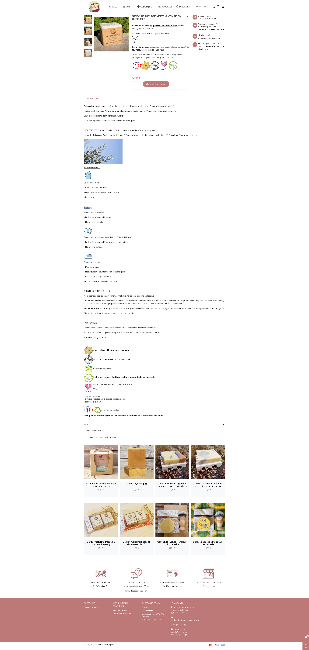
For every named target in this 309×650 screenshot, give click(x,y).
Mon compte (147, 611)
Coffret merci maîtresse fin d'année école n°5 (101, 543)
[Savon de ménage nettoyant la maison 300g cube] (111, 34)
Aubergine (146, 6)
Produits (112, 6)
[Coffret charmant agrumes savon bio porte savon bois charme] (172, 462)
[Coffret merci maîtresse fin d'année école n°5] (101, 520)
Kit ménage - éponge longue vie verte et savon (101, 484)
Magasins (184, 6)
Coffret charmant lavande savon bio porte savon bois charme (208, 486)
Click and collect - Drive (152, 620)
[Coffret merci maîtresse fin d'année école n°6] (137, 520)
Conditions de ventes (122, 614)
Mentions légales (120, 610)
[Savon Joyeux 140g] (137, 462)
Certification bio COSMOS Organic (153, 615)
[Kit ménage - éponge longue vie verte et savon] (101, 462)
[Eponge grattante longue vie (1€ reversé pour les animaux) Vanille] (187, 16)
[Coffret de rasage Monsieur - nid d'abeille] (172, 520)
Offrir (128, 6)
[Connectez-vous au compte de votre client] (223, 6)
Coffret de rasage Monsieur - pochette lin (208, 543)
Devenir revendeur (92, 607)
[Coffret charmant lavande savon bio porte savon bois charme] (208, 462)
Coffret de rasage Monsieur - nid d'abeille (172, 543)
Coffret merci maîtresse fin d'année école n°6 (137, 543)
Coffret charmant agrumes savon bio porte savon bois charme (172, 486)
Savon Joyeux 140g (136, 483)
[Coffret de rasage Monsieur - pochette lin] (208, 520)
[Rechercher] (214, 6)
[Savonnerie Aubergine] (95, 6)
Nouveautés (165, 6)
